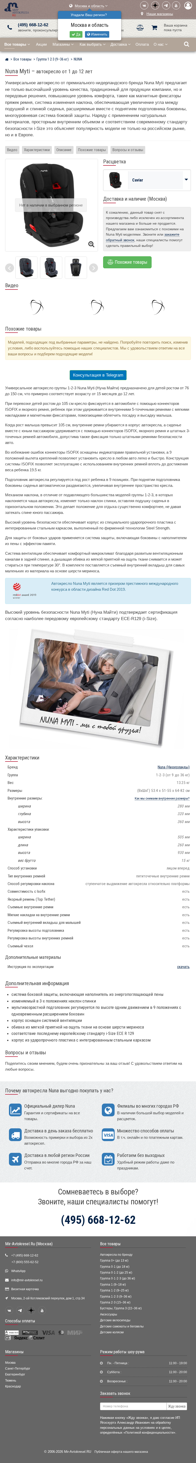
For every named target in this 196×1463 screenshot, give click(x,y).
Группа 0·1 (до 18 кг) (114, 1266)
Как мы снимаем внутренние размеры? (162, 798)
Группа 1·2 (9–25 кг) (114, 1290)
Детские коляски (112, 1332)
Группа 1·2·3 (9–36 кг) (115, 1296)
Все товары (110, 1243)
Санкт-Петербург (17, 1368)
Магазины (61, 44)
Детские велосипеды (115, 1320)
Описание (63, 150)
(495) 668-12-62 (33, 24)
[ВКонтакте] (144, 5)
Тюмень (10, 1380)
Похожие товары (92, 150)
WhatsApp (18, 1271)
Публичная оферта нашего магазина (121, 1451)
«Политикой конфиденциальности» (149, 1432)
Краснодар (13, 1386)
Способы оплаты (20, 1320)
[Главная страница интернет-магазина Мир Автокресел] (6, 60)
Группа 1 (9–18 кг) (113, 1284)
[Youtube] (176, 5)
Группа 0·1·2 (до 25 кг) (116, 1272)
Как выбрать (91, 44)
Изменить (98, 34)
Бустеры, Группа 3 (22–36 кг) (121, 1308)
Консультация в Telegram (98, 375)
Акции (41, 44)
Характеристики (37, 150)
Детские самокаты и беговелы (122, 1326)
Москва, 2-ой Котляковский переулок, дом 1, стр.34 (48, 1298)
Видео (12, 150)
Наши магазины (159, 14)
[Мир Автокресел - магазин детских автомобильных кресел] (17, 9)
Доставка (119, 44)
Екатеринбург (15, 1374)
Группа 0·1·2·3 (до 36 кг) (117, 1278)
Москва (10, 1362)
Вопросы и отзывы (128, 150)
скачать (183, 966)
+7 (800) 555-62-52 (25, 1262)
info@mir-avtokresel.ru (27, 1280)
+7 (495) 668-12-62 (24, 1255)
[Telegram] (166, 5)
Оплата (142, 44)
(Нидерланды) (174, 767)
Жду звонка (177, 1406)
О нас (159, 44)
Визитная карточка (25, 1289)
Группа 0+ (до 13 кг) (114, 1260)
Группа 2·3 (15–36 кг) (115, 1302)
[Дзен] (155, 5)
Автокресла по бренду (116, 1254)
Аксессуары (108, 1314)
